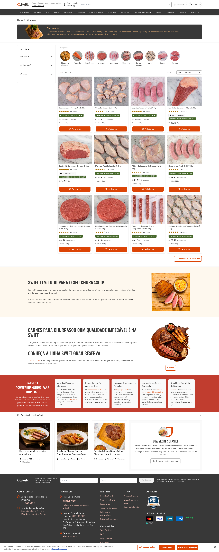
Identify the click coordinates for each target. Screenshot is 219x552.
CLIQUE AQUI (69, 501)
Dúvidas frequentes (109, 519)
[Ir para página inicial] (23, 4)
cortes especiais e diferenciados (152, 391)
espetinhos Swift (94, 390)
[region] (109, 547)
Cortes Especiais (96, 12)
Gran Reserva (34, 360)
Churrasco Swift (107, 500)
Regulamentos (106, 538)
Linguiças (68, 12)
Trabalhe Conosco (108, 508)
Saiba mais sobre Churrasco (105, 34)
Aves (47, 12)
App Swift (104, 542)
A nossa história (131, 495)
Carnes (173, 390)
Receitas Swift (106, 495)
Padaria (159, 12)
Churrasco (25, 12)
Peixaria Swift (106, 504)
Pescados (81, 12)
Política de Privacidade (58, 549)
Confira (170, 367)
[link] (38, 6)
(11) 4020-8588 (28, 503)
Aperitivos (112, 12)
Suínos (57, 12)
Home (20, 20)
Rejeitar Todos (166, 547)
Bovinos (37, 12)
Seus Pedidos (106, 530)
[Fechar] (215, 547)
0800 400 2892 (78, 516)
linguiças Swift (122, 390)
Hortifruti (125, 12)
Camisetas (195, 12)
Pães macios (73, 399)
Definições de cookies (147, 547)
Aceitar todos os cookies (187, 547)
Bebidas (183, 12)
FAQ (102, 534)
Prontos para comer (142, 12)
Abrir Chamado (70, 536)
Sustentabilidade (131, 507)
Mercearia (171, 12)
